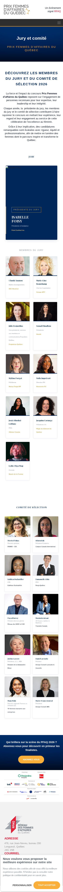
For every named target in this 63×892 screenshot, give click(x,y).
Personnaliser (22, 885)
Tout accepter (46, 885)
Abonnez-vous (31, 759)
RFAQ (57, 11)
